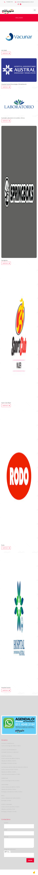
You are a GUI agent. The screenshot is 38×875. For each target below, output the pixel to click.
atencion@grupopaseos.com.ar (25, 2)
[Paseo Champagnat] (8, 8)
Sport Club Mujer (6, 403)
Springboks (4, 260)
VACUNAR (4, 50)
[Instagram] (20, 4)
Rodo (2, 545)
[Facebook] (18, 4)
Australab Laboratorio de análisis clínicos (13, 118)
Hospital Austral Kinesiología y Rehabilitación (14, 84)
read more (5, 53)
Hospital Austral (5, 687)
